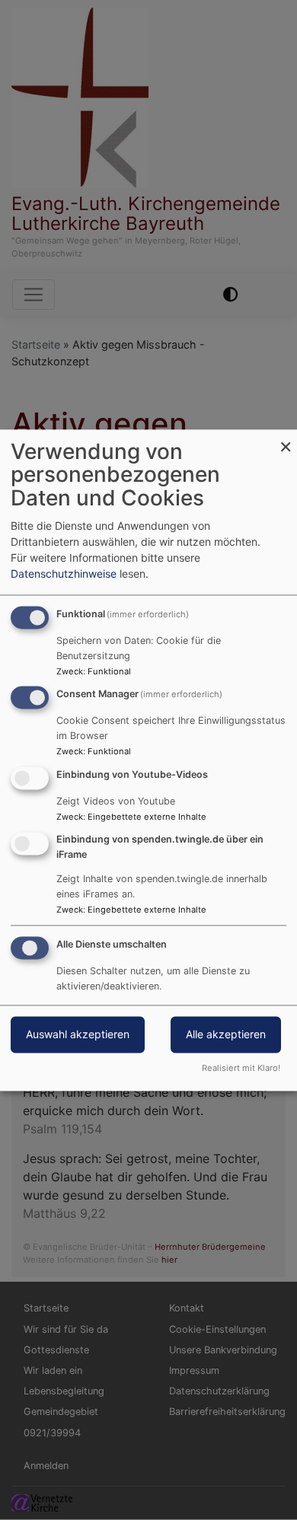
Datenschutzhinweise (64, 573)
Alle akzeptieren (226, 1034)
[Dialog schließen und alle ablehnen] (285, 438)
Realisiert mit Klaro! (241, 1068)
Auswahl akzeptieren (77, 1034)
